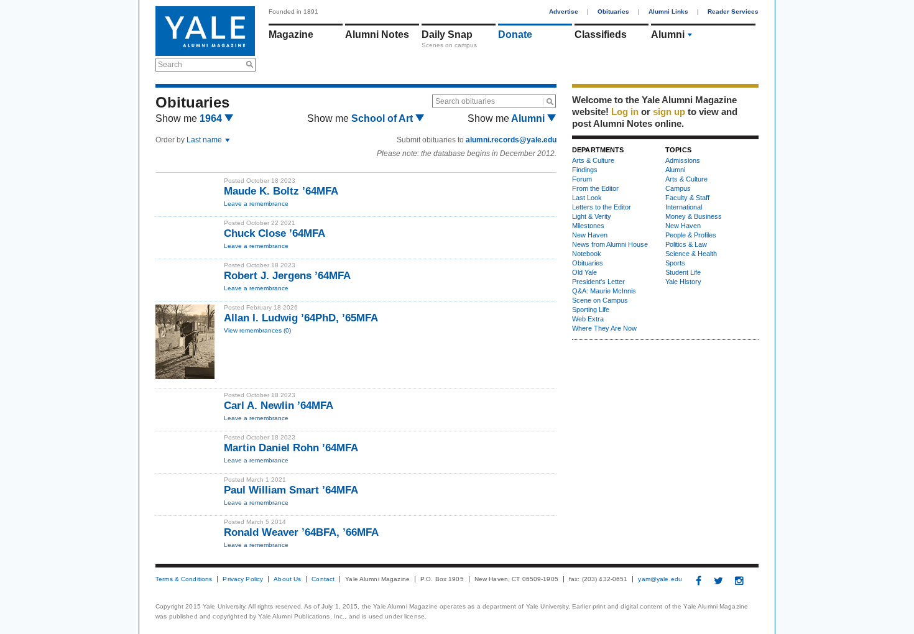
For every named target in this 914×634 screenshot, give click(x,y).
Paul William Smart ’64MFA (291, 490)
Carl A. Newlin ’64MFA (278, 405)
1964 (212, 118)
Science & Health (691, 253)
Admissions (682, 160)
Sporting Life (590, 309)
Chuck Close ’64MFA (274, 233)
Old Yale (584, 272)
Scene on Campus (600, 300)
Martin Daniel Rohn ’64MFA (291, 448)
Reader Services (733, 11)
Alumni (668, 34)
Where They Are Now (604, 328)
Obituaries (613, 11)
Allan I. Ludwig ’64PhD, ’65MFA (301, 318)
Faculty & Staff (687, 197)
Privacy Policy (243, 579)
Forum (582, 179)
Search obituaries (465, 101)
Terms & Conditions (183, 579)
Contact (323, 579)
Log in (625, 111)
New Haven (589, 235)
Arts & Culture (593, 160)
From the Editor (595, 188)
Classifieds (601, 34)
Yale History (683, 281)
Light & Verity (591, 216)
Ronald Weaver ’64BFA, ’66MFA (301, 532)
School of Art (383, 118)
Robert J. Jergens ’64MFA (287, 276)
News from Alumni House (610, 244)
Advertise (563, 11)
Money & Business (693, 216)
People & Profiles (690, 235)
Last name (205, 140)
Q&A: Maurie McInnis (604, 291)
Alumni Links (668, 11)
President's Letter (598, 281)
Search (170, 64)
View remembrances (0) (257, 330)
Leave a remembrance (256, 203)
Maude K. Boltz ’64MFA (281, 191)
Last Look (587, 197)
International (683, 207)
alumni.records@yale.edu (511, 140)
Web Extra (588, 319)
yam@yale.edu (660, 579)
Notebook (586, 253)
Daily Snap (447, 34)
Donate (515, 34)
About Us (287, 579)
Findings (585, 169)
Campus (678, 188)
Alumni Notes (377, 34)
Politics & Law (686, 244)
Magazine (291, 34)
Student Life (683, 272)
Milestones (588, 225)
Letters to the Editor (601, 207)
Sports (675, 263)
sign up (669, 111)
